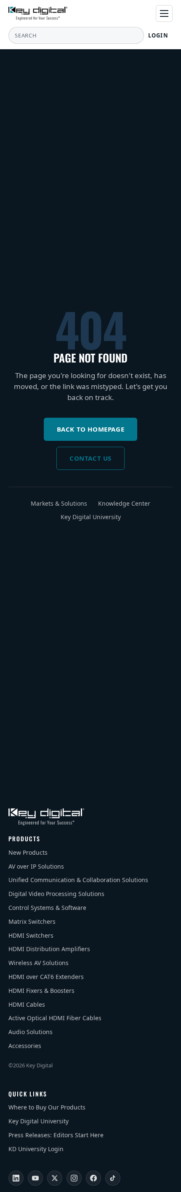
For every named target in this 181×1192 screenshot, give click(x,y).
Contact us (90, 458)
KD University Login (36, 1149)
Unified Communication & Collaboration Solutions (78, 880)
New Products (28, 852)
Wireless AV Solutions (38, 963)
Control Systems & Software (47, 908)
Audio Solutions (30, 1032)
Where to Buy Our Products (46, 1107)
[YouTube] (35, 1178)
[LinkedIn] (16, 1178)
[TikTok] (112, 1178)
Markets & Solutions (59, 503)
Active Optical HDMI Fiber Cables (54, 1018)
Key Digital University (91, 517)
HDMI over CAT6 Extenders (46, 977)
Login (158, 35)
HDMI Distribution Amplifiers (49, 949)
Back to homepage (91, 429)
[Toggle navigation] (164, 13)
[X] (54, 1178)
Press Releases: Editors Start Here (56, 1135)
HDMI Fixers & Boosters (41, 991)
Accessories (24, 1046)
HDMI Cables (26, 1004)
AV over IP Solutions (36, 866)
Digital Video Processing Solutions (56, 894)
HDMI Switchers (30, 935)
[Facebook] (93, 1178)
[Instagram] (74, 1178)
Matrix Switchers (32, 921)
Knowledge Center (124, 503)
